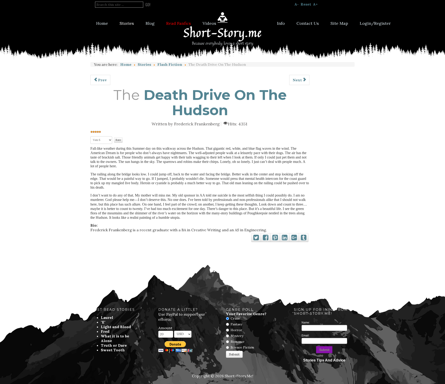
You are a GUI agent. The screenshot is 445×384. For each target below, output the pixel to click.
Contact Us (307, 23)
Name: (306, 322)
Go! (147, 4)
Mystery (237, 336)
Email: (305, 335)
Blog (150, 23)
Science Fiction (242, 347)
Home (102, 23)
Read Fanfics (178, 23)
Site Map (339, 23)
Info (281, 23)
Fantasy (236, 324)
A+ (315, 4)
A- (296, 4)
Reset (306, 4)
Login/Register (375, 23)
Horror (236, 330)
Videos (209, 23)
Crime (235, 318)
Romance (238, 342)
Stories (127, 23)
